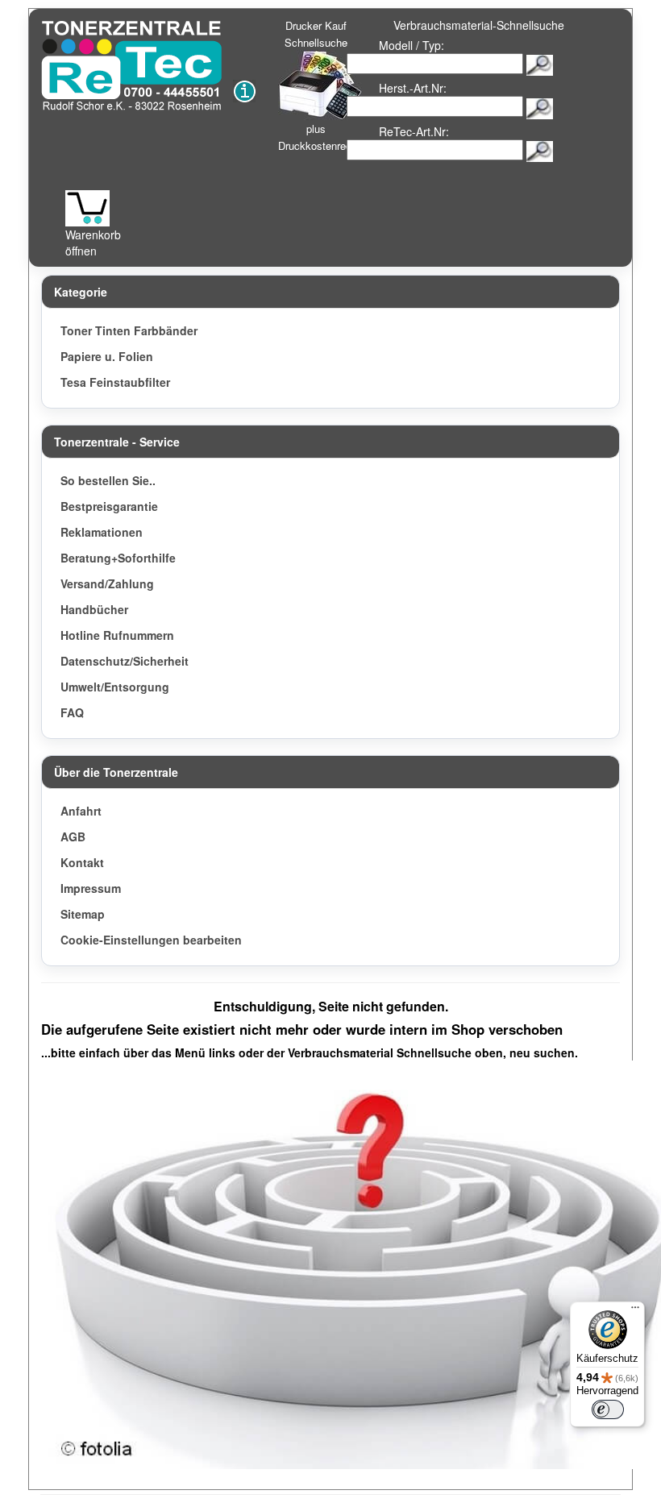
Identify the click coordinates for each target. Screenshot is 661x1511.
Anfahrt (81, 811)
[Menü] (635, 1311)
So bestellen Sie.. (108, 480)
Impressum (90, 888)
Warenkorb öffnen (93, 242)
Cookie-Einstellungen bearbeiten (151, 940)
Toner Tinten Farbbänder (128, 330)
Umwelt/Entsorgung (114, 687)
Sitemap (82, 914)
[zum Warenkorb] (87, 208)
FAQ (72, 712)
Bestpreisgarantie (109, 506)
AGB (72, 836)
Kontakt (82, 862)
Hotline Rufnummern (117, 635)
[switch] (608, 1409)
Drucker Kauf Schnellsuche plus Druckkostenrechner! (326, 85)
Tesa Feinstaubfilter (115, 382)
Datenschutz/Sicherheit (124, 661)
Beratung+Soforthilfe (118, 558)
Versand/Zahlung (107, 583)
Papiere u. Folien (106, 356)
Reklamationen (101, 532)
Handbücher (94, 609)
